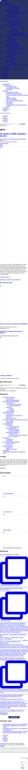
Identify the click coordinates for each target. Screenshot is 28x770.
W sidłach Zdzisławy (14, 17)
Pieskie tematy (12, 38)
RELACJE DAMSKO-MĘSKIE (14, 52)
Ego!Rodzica (12, 59)
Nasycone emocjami (14, 7)
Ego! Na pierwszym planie (15, 21)
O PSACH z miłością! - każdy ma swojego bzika (15, 419)
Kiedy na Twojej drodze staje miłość (18, 13)
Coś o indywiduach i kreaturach (17, 32)
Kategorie (5, 18)
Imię (22, 762)
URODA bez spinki (11, 41)
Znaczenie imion (13, 31)
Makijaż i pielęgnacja (14, 44)
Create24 (2, 746)
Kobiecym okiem (13, 53)
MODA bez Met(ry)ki (11, 45)
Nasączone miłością (14, 9)
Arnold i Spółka (13, 11)
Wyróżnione (6, 450)
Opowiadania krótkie (11, 6)
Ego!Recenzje (12, 57)
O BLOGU (6, 67)
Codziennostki (12, 25)
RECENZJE (9, 56)
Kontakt (5, 70)
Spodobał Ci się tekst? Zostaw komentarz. (10, 279)
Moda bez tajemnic (14, 46)
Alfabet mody (12, 50)
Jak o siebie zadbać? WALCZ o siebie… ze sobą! (15, 731)
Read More (3, 468)
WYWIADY (9, 60)
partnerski (14, 30)
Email (22, 765)
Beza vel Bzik (12, 39)
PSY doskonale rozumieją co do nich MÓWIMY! (15, 724)
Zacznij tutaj (6, 3)
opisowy (14, 28)
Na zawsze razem (13, 14)
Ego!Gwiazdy (12, 63)
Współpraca (6, 69)
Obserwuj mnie (14, 717)
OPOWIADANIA (7, 4)
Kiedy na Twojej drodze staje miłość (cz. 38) (14, 732)
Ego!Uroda (12, 42)
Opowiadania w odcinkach (12, 10)
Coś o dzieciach (13, 23)
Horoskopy (12, 27)
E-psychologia (12, 62)
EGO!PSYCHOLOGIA (12, 20)
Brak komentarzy (4, 143)
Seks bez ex (12, 55)
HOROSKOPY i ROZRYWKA (14, 24)
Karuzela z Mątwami (17, 34)
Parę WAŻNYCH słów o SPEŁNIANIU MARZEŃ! (14, 323)
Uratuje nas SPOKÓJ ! (6, 375)
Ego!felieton (9, 16)
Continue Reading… (5, 277)
